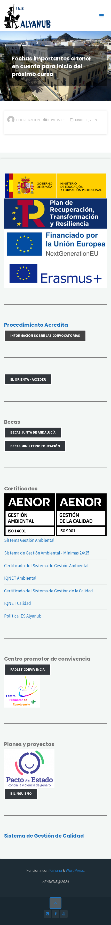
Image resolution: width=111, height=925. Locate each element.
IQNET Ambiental (20, 578)
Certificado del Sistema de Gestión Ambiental (46, 565)
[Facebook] (55, 914)
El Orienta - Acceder (28, 379)
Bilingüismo (21, 793)
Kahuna (55, 870)
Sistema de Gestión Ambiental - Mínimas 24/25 (46, 553)
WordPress (75, 870)
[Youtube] (63, 914)
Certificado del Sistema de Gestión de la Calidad (48, 591)
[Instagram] (47, 914)
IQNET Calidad (17, 603)
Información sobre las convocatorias (45, 335)
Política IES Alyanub (23, 616)
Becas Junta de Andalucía (33, 432)
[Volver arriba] (55, 903)
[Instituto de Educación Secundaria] (27, 15)
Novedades (56, 120)
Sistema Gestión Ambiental (29, 540)
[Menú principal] (101, 15)
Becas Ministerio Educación (35, 446)
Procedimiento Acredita (36, 324)
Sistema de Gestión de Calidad (44, 835)
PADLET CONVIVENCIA (27, 669)
